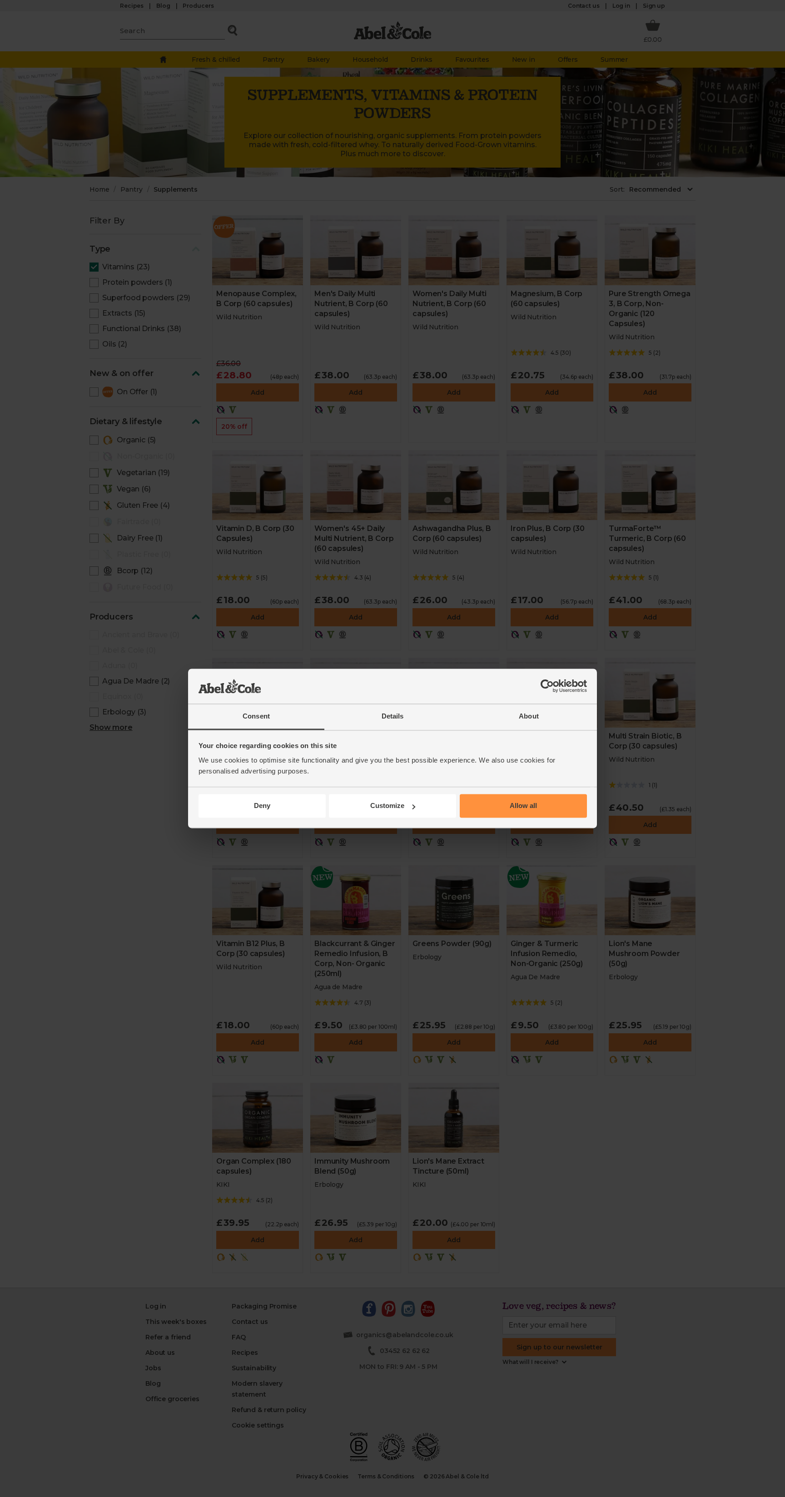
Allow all (523, 806)
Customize (387, 806)
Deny (262, 806)
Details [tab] (393, 716)
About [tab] (529, 716)
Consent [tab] (256, 716)
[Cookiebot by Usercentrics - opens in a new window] (547, 686)
